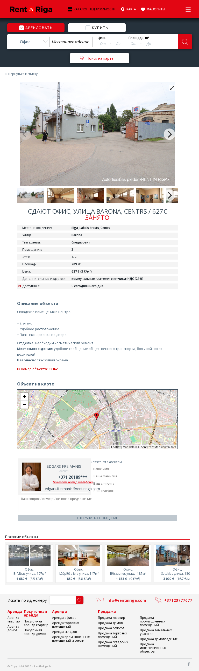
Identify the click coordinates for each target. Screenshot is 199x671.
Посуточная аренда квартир (36, 623)
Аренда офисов (64, 617)
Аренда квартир (14, 619)
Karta (131, 9)
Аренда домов (13, 628)
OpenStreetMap (149, 447)
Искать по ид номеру (27, 600)
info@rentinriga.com (126, 600)
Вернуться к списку (23, 74)
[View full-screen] (172, 88)
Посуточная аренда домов (35, 632)
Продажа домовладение (159, 639)
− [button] (24, 404)
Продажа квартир (111, 617)
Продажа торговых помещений (112, 635)
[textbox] (71, 42)
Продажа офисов (111, 628)
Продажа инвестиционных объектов (153, 648)
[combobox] (28, 41)
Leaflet (115, 447)
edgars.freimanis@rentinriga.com (72, 488)
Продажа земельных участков (156, 632)
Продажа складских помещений (113, 644)
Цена (101, 37)
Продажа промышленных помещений (152, 621)
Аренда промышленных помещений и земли (71, 639)
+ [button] (24, 396)
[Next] (169, 134)
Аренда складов (64, 631)
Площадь (139, 37)
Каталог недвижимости (95, 9)
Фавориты (156, 9)
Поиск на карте (100, 58)
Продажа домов (110, 623)
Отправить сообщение (97, 518)
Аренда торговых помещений (65, 625)
